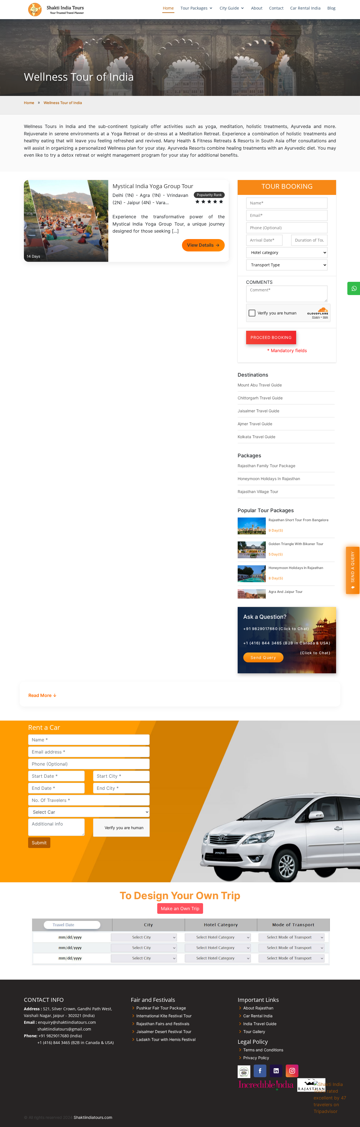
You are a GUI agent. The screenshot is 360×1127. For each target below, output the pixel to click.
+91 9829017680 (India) (60, 1035)
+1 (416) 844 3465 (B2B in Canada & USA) (286, 643)
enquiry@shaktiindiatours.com (67, 1022)
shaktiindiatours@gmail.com (64, 1029)
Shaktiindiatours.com (93, 1117)
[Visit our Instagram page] (292, 1071)
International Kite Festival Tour (164, 1016)
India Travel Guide (259, 1024)
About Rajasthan (258, 1008)
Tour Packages (194, 8)
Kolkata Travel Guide (256, 436)
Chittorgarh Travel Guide (260, 397)
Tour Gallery (254, 1032)
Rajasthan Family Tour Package (266, 465)
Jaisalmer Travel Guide (258, 410)
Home (168, 8)
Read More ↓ (42, 695)
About (256, 8)
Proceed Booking (271, 337)
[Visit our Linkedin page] (276, 1071)
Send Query (263, 657)
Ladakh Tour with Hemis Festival (165, 1039)
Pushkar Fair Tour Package (161, 1008)
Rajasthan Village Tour (258, 491)
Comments (259, 282)
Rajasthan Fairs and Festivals (162, 1024)
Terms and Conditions (263, 1050)
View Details (203, 245)
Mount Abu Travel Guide (260, 385)
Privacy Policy (256, 1058)
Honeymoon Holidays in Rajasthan (269, 478)
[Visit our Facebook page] (260, 1071)
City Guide (229, 8)
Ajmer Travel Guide (255, 423)
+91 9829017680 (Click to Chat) (276, 628)
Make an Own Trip (180, 908)
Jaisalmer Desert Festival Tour (163, 1032)
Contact (276, 8)
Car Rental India (305, 8)
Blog (331, 8)
